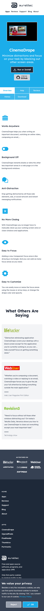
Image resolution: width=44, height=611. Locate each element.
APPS (4, 525)
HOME (4, 492)
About (36, 11)
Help (22, 90)
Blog (30, 11)
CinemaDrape (8, 530)
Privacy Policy (26, 597)
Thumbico (6, 542)
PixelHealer (7, 538)
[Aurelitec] (22, 5)
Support (23, 11)
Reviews (14, 11)
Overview (7, 90)
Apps (7, 11)
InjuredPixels (7, 534)
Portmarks (6, 547)
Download (22, 97)
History (7, 97)
